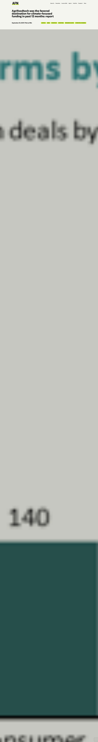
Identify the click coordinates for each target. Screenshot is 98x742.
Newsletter (58, 3)
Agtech (70, 3)
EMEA (48, 22)
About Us (52, 3)
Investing (60, 22)
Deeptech (80, 3)
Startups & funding (81, 22)
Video (85, 3)
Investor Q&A (64, 3)
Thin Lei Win (28, 23)
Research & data (69, 22)
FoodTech (75, 3)
